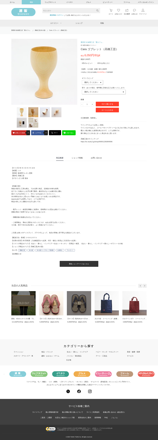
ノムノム (114, 417)
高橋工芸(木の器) (40, 30)
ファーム (127, 2)
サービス (130, 356)
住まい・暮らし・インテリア (41, 243)
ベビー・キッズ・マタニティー (107, 352)
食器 (77, 243)
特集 (102, 23)
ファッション (18, 352)
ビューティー (108, 2)
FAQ (106, 417)
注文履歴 (127, 14)
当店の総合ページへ (89, 45)
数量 (82, 99)
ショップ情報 (77, 158)
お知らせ (135, 14)
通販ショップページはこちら (79, 264)
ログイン (60, 15)
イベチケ (69, 2)
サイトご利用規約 (93, 412)
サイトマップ (37, 412)
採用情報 (97, 417)
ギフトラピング (87, 78)
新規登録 (53, 15)
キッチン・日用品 (67, 243)
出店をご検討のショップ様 (65, 417)
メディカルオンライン (146, 2)
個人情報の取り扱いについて (72, 412)
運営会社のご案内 (84, 417)
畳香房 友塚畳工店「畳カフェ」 (21, 30)
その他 (120, 243)
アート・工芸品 (101, 356)
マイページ (143, 14)
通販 (31, 2)
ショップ (79, 23)
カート (111, 14)
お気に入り (118, 14)
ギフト (113, 243)
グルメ (88, 2)
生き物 (68, 360)
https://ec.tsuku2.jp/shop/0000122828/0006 (96, 142)
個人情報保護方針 (52, 412)
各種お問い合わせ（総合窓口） (114, 412)
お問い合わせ (96, 158)
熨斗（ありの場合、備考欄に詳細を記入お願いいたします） (104, 88)
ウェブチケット (50, 2)
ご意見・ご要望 (46, 417)
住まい (56, 243)
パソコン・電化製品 (74, 356)
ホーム (12, 2)
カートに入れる (107, 110)
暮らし (106, 243)
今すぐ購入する (107, 104)
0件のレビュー (87, 63)
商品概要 (60, 158)
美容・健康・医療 (133, 352)
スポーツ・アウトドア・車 (23, 356)
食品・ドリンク (47, 352)
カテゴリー (54, 23)
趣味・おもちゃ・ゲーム (50, 356)
